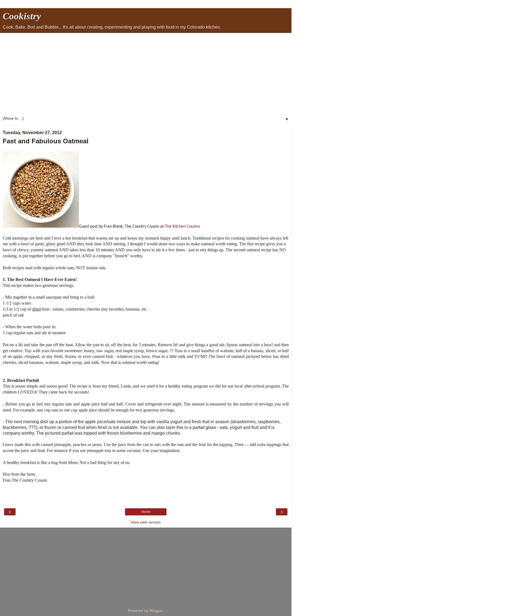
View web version (146, 522)
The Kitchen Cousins (182, 226)
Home (145, 512)
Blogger (156, 610)
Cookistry (22, 16)
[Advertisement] (145, 74)
